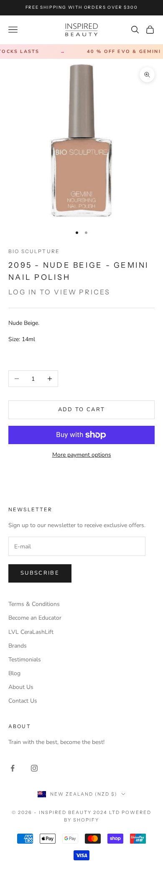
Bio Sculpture (34, 251)
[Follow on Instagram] (34, 768)
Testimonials (24, 659)
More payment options (81, 455)
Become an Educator (34, 618)
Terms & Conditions (34, 604)
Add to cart (81, 409)
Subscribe (39, 573)
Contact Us (22, 701)
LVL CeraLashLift (30, 632)
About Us (20, 687)
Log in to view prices (59, 292)
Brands (17, 646)
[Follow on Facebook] (12, 768)
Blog (14, 673)
